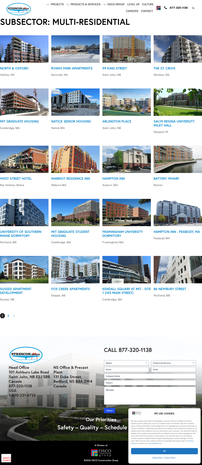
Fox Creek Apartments (70, 289)
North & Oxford (14, 68)
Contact (147, 11)
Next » (14, 315)
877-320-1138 (20, 386)
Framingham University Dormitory (122, 233)
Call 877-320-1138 (128, 349)
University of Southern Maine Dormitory (20, 233)
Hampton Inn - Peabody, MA (177, 231)
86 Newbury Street (170, 289)
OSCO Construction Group (104, 460)
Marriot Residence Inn (70, 178)
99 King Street (114, 68)
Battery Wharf (166, 178)
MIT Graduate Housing (19, 121)
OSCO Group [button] (115, 4)
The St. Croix (164, 68)
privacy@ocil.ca (155, 443)
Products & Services (85, 4)
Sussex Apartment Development (15, 291)
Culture (148, 4)
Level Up (133, 4)
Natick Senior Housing (71, 121)
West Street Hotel (16, 178)
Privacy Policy (169, 458)
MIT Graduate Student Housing (70, 233)
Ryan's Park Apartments (71, 68)
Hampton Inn (113, 178)
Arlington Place (116, 121)
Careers (132, 11)
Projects (57, 4)
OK (164, 451)
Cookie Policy (157, 458)
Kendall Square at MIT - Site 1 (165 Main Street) (126, 291)
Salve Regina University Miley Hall (174, 123)
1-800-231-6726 (22, 395)
